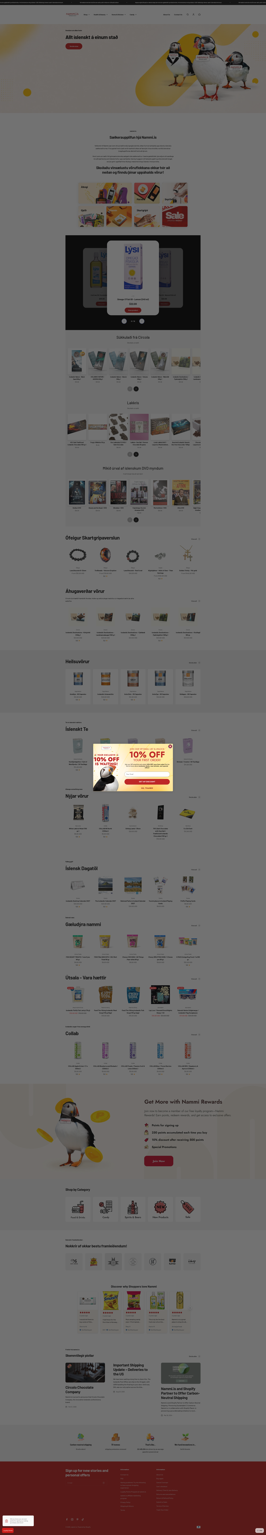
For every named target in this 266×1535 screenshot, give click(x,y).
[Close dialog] (170, 746)
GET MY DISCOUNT (147, 782)
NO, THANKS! (147, 788)
